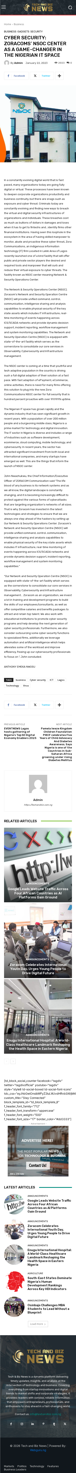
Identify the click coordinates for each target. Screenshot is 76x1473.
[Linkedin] (32, 1424)
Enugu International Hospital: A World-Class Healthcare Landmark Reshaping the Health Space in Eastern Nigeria (38, 1044)
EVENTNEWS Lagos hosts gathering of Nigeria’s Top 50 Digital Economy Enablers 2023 (20, 733)
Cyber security (38, 679)
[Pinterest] (43, 1424)
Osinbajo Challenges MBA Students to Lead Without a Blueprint (48, 1308)
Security (36, 31)
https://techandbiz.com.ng (38, 805)
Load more (36, 1324)
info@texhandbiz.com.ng (45, 1414)
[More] (59, 76)
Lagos (61, 679)
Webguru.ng (38, 1450)
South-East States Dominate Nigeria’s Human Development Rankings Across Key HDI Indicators (50, 1283)
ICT (52, 679)
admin (18, 63)
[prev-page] (6, 1061)
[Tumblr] (54, 1424)
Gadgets (23, 31)
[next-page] (13, 1061)
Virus (26, 685)
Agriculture (35, 1273)
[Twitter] (65, 1424)
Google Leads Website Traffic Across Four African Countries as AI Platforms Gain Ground (38, 893)
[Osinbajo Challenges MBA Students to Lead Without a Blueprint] (14, 1307)
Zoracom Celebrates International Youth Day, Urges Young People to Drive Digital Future (38, 969)
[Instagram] (22, 1424)
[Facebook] (11, 1424)
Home (7, 24)
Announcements (37, 883)
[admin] (7, 62)
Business (19, 24)
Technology (12, 685)
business (21, 679)
